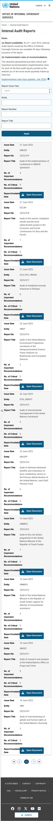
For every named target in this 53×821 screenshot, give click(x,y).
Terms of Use (26, 798)
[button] (32, 195)
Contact (26, 783)
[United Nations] (10, 5)
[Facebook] (13, 808)
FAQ (8, 790)
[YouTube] (32, 808)
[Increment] (49, 89)
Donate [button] (28, 815)
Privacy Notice (38, 790)
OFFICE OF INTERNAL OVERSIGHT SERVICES (20, 15)
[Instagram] (19, 808)
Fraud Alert (21, 790)
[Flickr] (39, 808)
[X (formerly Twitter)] (26, 808)
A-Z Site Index (11, 783)
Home (4, 25)
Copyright (40, 783)
